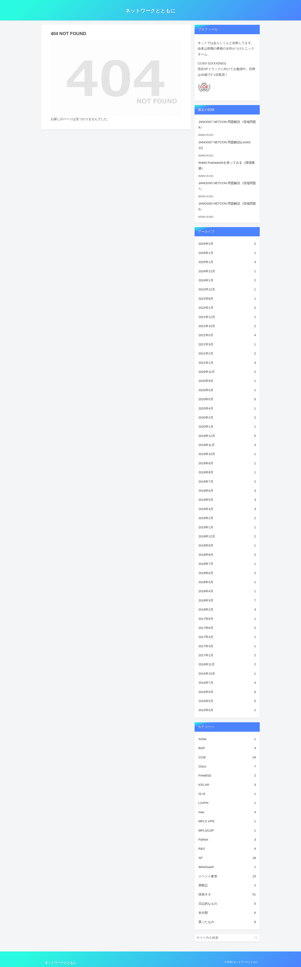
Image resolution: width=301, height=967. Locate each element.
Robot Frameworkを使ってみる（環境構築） (226, 165)
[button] (256, 938)
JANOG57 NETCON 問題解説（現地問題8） (227, 124)
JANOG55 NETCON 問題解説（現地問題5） (227, 206)
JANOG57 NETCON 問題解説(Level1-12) (225, 145)
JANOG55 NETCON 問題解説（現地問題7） (227, 185)
